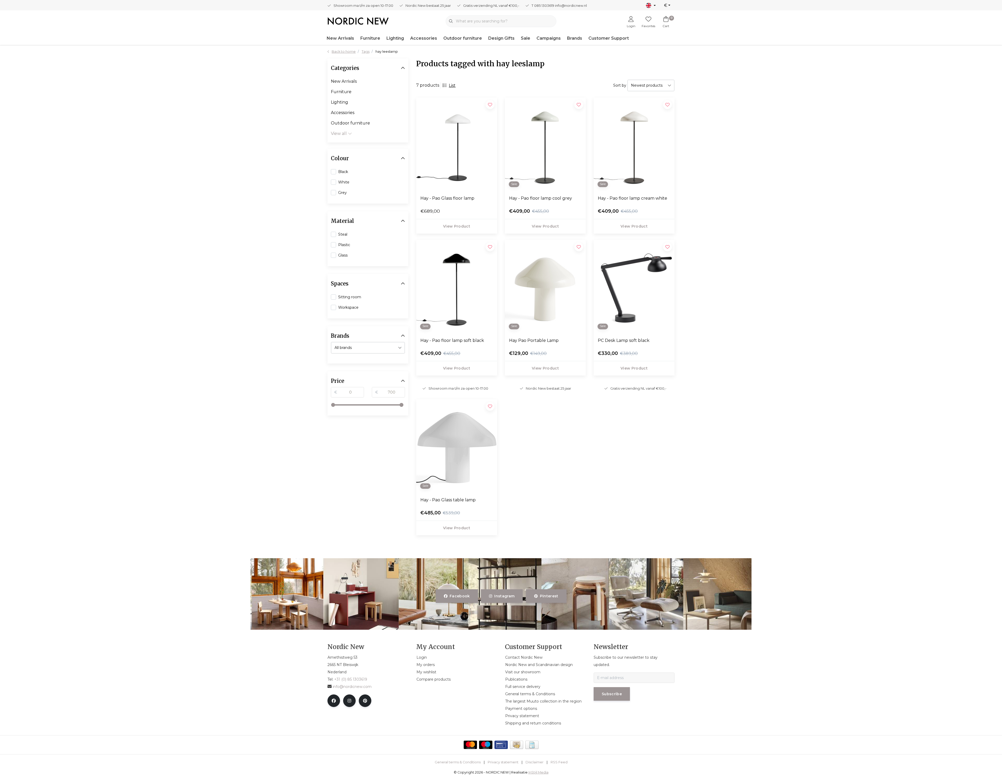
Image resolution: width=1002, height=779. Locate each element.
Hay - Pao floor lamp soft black (452, 340)
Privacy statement (503, 762)
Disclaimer (535, 762)
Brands (574, 38)
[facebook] (333, 700)
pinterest (549, 596)
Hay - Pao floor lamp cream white (632, 198)
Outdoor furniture (462, 38)
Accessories (423, 38)
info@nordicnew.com (352, 686)
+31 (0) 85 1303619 (350, 679)
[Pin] (501, 745)
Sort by (619, 85)
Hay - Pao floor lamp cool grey (540, 198)
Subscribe (612, 694)
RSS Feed (559, 762)
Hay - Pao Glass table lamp (448, 499)
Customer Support (608, 38)
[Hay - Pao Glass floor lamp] (456, 144)
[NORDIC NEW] (358, 20)
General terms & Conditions (458, 762)
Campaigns (548, 38)
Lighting (395, 38)
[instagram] (349, 700)
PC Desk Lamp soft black (623, 340)
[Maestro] (485, 745)
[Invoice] (532, 745)
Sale (525, 38)
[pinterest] (365, 700)
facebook (460, 596)
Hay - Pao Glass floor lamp (447, 198)
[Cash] (516, 745)
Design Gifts (501, 38)
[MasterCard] (470, 745)
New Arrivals (340, 38)
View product (456, 226)
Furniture (370, 38)
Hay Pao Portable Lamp (534, 340)
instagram (504, 596)
